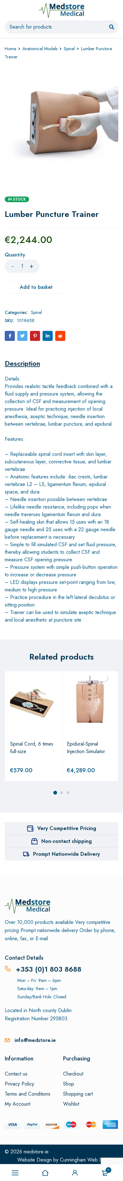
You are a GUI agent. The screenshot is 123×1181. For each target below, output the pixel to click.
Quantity (15, 255)
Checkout (73, 1074)
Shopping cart (78, 1094)
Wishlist (71, 1104)
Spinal (69, 49)
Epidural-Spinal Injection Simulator (86, 747)
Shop (68, 1084)
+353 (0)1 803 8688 (48, 969)
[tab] (22, 363)
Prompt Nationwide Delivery (66, 854)
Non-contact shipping (66, 841)
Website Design (34, 1159)
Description (22, 363)
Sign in (75, 1173)
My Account (17, 1104)
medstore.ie (36, 1151)
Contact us (16, 1074)
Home (10, 49)
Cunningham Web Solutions (89, 1159)
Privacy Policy (19, 1084)
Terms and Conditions (27, 1094)
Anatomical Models (39, 49)
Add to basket (36, 287)
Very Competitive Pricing (66, 828)
